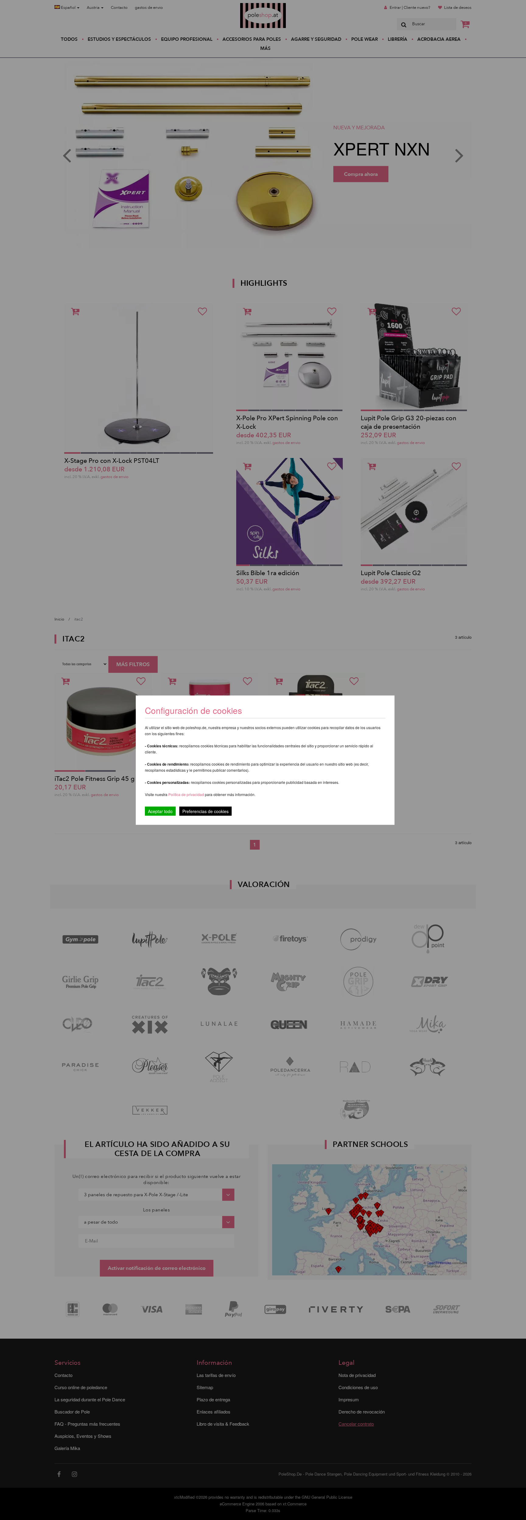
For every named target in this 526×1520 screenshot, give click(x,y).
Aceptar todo (160, 811)
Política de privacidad (186, 794)
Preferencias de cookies (205, 811)
